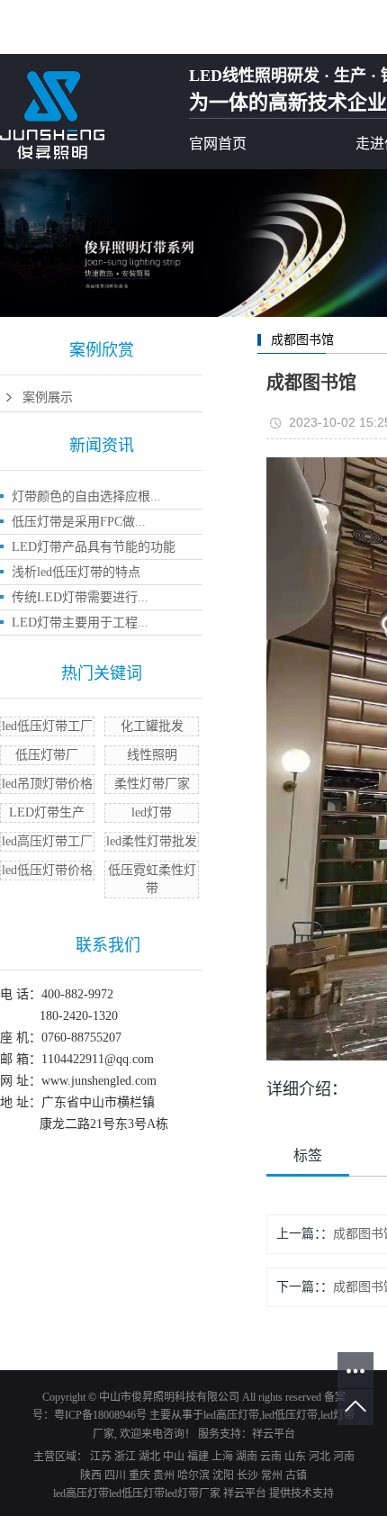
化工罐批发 (152, 726)
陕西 (91, 1475)
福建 (198, 1456)
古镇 (296, 1475)
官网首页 (218, 143)
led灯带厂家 (192, 1493)
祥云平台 (273, 1434)
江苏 (101, 1456)
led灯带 (151, 812)
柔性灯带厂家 (152, 783)
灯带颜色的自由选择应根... (86, 496)
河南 (344, 1456)
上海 (222, 1456)
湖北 (149, 1456)
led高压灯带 (231, 1415)
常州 (272, 1475)
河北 (319, 1456)
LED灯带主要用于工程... (80, 622)
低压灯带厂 (46, 755)
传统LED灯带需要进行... (80, 597)
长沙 (247, 1475)
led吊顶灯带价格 (47, 783)
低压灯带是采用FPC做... (79, 521)
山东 (295, 1456)
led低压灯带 (290, 1415)
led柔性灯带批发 (151, 841)
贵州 (164, 1475)
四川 (115, 1475)
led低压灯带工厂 (47, 726)
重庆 (139, 1475)
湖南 (246, 1456)
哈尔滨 (193, 1475)
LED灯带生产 (47, 812)
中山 (173, 1456)
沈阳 (223, 1475)
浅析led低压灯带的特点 (76, 572)
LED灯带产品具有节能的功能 (94, 547)
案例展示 (47, 397)
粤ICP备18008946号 (100, 1415)
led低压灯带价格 (47, 870)
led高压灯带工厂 (47, 841)
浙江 (125, 1456)
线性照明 (152, 755)
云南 (271, 1456)
